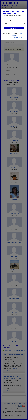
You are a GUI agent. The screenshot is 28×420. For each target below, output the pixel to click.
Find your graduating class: (10, 20)
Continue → (14, 28)
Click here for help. (18, 37)
